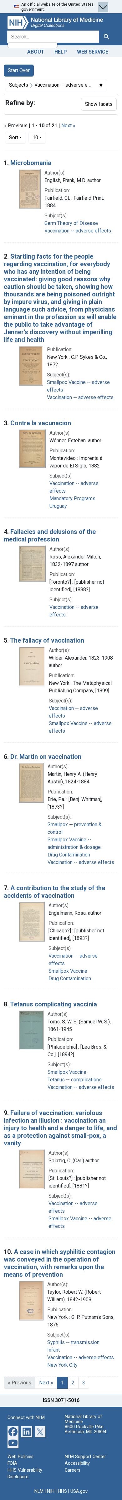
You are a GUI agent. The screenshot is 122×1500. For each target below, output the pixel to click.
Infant (53, 1350)
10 (39, 137)
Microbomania (30, 163)
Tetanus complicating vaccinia (53, 1004)
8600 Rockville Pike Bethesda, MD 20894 (85, 1429)
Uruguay (58, 506)
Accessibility (77, 1463)
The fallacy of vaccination (47, 640)
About (35, 52)
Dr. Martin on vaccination (45, 756)
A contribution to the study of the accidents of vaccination (54, 891)
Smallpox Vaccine (67, 971)
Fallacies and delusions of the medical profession (50, 535)
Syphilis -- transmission (73, 1342)
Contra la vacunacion (40, 423)
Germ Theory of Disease (71, 223)
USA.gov (79, 1491)
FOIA (12, 1463)
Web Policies (20, 1456)
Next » (68, 126)
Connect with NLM (26, 1417)
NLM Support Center (85, 1456)
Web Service (92, 52)
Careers (72, 1470)
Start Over (19, 70)
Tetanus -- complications (75, 1080)
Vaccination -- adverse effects (77, 231)
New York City (62, 1365)
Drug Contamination (69, 855)
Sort (13, 137)
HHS (62, 1491)
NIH (50, 1491)
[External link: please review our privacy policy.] (13, 1431)
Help (60, 52)
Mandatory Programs (72, 498)
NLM (38, 1491)
